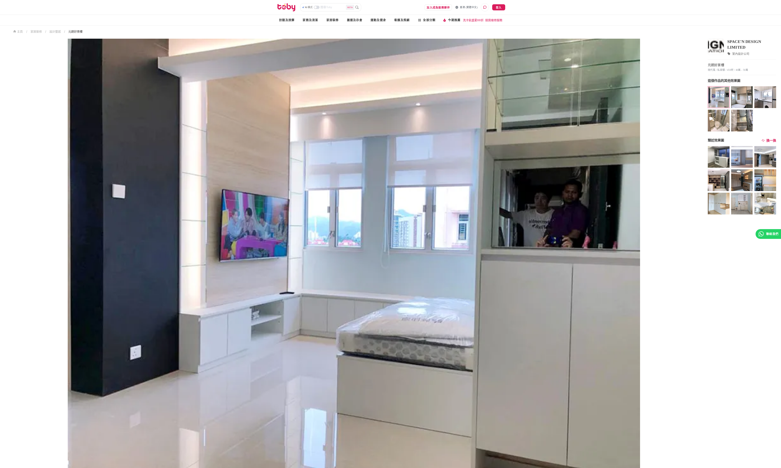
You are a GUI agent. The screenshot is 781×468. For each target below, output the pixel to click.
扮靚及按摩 (287, 20)
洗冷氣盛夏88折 (473, 20)
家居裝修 (332, 20)
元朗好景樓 (75, 31)
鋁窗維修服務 (493, 20)
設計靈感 (55, 31)
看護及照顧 (402, 20)
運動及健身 (378, 20)
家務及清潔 (310, 20)
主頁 (20, 31)
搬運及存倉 (354, 20)
